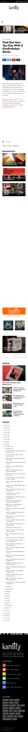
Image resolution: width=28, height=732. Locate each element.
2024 (5, 430)
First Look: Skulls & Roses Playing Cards (7, 31)
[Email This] (18, 60)
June (6, 596)
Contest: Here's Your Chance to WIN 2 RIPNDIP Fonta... (15, 516)
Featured (11, 702)
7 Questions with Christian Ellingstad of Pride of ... (14, 552)
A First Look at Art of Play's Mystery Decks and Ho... (14, 455)
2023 (5, 432)
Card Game (12, 713)
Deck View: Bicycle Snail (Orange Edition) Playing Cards (19, 389)
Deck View (16, 700)
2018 (5, 444)
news (11, 700)
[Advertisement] (16, 15)
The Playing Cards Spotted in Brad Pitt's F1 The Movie (19, 397)
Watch (22, 705)
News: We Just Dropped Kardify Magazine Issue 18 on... (13, 505)
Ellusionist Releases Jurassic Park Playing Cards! (15, 463)
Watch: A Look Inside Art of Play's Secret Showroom (13, 579)
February (7, 605)
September (8, 589)
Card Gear (11, 708)
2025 (5, 428)
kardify (18, 713)
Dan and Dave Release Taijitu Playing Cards (11, 383)
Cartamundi (5, 93)
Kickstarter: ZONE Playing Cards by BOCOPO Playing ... (14, 563)
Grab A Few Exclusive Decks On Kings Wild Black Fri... (15, 489)
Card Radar (5, 705)
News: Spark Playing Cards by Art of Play (14, 534)
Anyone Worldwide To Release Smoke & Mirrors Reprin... (15, 478)
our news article (14, 91)
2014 (5, 618)
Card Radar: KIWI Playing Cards (13, 527)
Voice (18, 705)
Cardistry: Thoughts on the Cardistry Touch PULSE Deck (14, 513)
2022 (5, 435)
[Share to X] (9, 60)
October (7, 586)
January (7, 608)
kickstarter (5, 700)
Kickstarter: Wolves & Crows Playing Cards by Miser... (14, 530)
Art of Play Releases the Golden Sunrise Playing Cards (15, 451)
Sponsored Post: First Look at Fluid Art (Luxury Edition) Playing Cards (21, 32)
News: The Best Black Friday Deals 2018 (14, 482)
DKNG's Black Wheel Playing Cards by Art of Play (15, 459)
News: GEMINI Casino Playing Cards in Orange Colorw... (15, 524)
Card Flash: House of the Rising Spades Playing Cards (15, 583)
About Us (4, 1)
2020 (5, 439)
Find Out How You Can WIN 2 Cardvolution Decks (13, 493)
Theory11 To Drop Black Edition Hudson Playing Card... (15, 486)
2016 (5, 613)
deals (16, 702)
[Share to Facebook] (4, 60)
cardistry (5, 702)
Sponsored (5, 713)
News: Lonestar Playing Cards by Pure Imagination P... (15, 559)
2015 (5, 615)
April (6, 601)
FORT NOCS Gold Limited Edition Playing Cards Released (13, 501)
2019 (5, 442)
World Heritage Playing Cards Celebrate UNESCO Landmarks (18, 413)
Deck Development (7, 719)
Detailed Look (21, 711)
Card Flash (12, 705)
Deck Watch (10, 716)
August (7, 591)
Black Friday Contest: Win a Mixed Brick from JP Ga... (15, 474)
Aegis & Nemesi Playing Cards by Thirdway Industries (14, 470)
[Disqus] (14, 219)
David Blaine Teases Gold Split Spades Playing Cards (15, 497)
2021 (5, 437)
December (8, 446)
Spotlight (5, 708)
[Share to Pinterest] (14, 60)
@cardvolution (13, 105)
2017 (5, 611)
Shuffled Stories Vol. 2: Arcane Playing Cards (18, 405)
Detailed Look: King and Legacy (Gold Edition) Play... (15, 556)
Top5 (15, 716)
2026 (5, 425)
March (7, 603)
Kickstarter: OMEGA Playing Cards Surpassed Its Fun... (14, 575)
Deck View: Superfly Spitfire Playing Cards (14, 466)
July (6, 594)
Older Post (16, 146)
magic (15, 711)
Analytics (18, 708)
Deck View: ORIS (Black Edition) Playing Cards (15, 567)
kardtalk (20, 716)
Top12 (11, 711)
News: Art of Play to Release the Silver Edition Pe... (15, 548)
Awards (14, 719)
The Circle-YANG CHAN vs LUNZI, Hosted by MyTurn (14, 540)
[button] (4, 1)
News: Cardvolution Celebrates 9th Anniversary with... (14, 544)
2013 (5, 620)
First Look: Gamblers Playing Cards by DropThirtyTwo (15, 520)
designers (5, 711)
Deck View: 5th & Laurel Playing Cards (15, 537)
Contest (8, 39)
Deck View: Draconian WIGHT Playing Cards (15, 509)
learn (4, 716)
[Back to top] (24, 728)
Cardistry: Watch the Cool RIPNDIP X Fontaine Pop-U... (14, 571)
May (6, 598)
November (8, 449)
